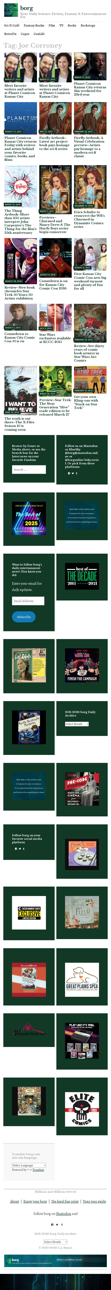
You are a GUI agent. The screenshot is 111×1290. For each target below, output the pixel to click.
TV (61, 25)
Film (52, 25)
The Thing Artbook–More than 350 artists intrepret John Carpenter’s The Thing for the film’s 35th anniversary (20, 222)
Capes (25, 34)
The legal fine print (65, 1201)
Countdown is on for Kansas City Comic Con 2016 (53, 284)
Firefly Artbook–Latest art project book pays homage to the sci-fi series (54, 143)
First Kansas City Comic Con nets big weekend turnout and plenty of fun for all (90, 281)
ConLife (39, 34)
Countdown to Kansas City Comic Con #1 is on (19, 337)
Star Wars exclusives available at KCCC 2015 (55, 338)
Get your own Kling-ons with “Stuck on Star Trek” (86, 402)
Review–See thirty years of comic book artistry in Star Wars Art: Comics (89, 353)
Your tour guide (94, 1201)
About (14, 1201)
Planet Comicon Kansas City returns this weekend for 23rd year (90, 89)
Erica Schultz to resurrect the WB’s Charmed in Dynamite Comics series (89, 219)
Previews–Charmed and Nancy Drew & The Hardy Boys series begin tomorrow (54, 225)
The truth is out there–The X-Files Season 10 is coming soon (19, 424)
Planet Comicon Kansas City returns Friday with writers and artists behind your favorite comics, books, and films (20, 149)
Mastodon (63, 1213)
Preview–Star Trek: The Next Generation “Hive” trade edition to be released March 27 (55, 407)
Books (72, 25)
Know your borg (35, 1201)
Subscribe (24, 617)
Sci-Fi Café (11, 25)
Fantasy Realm (34, 25)
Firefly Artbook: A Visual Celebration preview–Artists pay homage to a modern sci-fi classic (89, 147)
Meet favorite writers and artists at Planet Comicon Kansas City (19, 91)
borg (26, 8)
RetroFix (10, 34)
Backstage (88, 25)
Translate (38, 1170)
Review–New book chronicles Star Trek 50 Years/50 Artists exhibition (19, 293)
